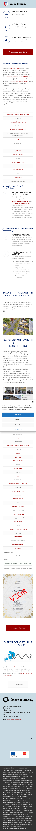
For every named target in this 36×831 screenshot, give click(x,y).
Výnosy (5, 559)
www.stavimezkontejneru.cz (19, 81)
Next (29, 325)
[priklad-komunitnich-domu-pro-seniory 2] (26, 334)
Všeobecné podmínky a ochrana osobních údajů (15, 828)
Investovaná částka (8, 552)
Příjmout (18, 414)
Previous (7, 325)
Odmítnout (18, 420)
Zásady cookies (18, 429)
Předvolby (18, 425)
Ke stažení (18, 548)
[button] (33, 402)
